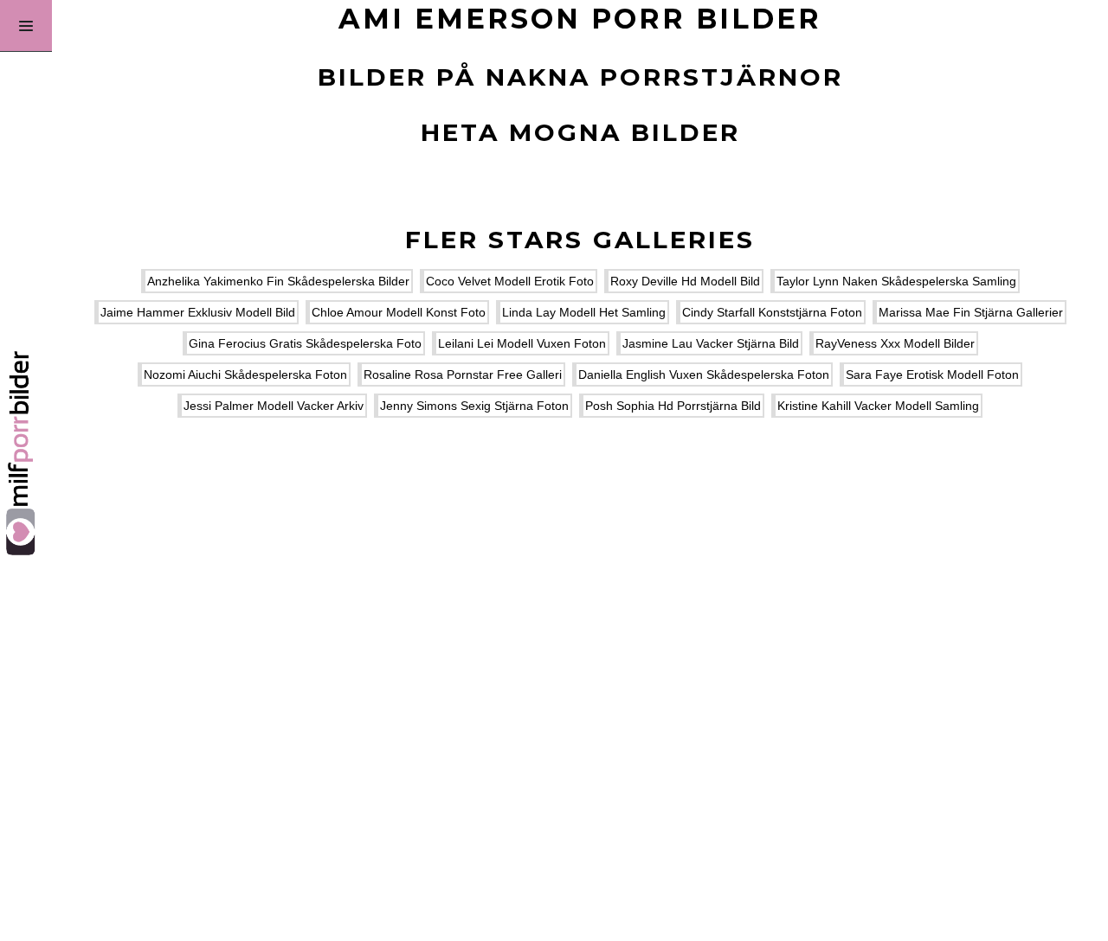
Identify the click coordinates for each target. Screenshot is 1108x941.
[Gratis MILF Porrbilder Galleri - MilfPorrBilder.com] (26, 470)
